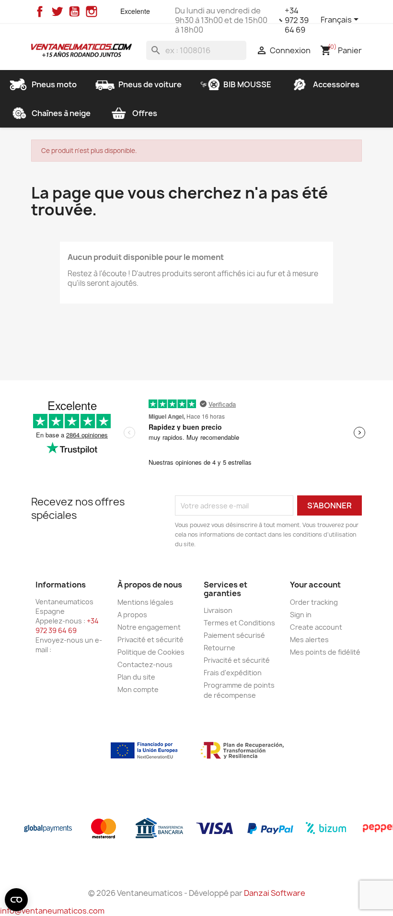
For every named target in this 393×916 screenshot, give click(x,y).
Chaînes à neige (61, 113)
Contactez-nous (145, 664)
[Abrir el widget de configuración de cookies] (16, 899)
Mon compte (138, 689)
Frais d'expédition (233, 672)
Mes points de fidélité (325, 652)
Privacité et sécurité (150, 639)
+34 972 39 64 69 (297, 20)
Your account (315, 584)
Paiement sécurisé (234, 635)
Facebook (39, 11)
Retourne (219, 647)
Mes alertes (309, 639)
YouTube (74, 11)
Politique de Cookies (151, 652)
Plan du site (136, 676)
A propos (132, 614)
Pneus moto (54, 84)
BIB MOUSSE (247, 84)
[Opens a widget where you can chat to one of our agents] (357, 899)
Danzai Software (274, 893)
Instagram (91, 11)
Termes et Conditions (239, 622)
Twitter (57, 11)
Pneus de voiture (150, 84)
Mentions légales (145, 602)
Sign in (301, 614)
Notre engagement (149, 627)
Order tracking (314, 602)
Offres (144, 113)
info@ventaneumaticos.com (52, 910)
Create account (316, 627)
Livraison (218, 610)
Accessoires (336, 84)
